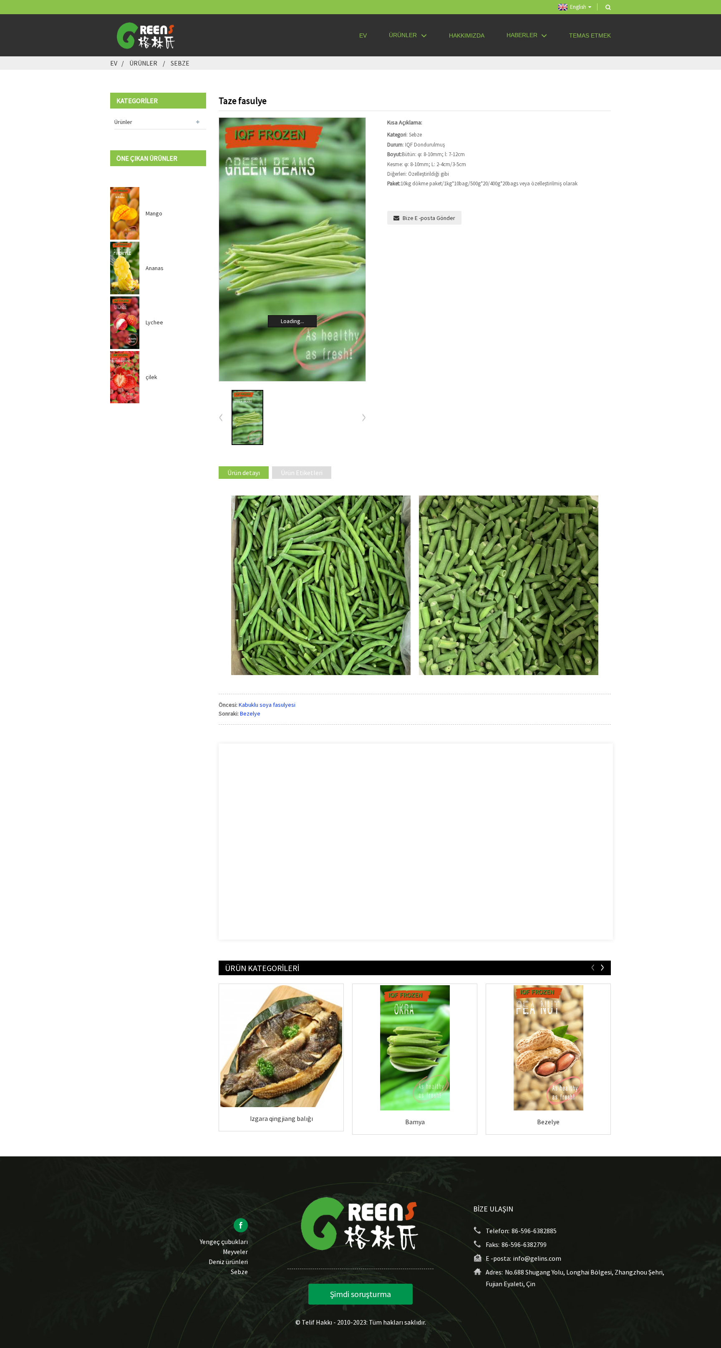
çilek (151, 377)
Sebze (180, 63)
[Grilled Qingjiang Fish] (281, 1046)
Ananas (155, 268)
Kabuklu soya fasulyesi (267, 704)
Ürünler (403, 35)
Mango (154, 213)
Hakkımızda (466, 35)
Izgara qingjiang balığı (281, 1118)
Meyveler (235, 1251)
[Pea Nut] (548, 1047)
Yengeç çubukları (224, 1241)
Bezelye (250, 713)
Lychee (154, 322)
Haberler (522, 35)
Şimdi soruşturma (360, 1294)
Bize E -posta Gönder (429, 218)
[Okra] (415, 1047)
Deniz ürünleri (228, 1261)
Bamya (415, 1122)
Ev (363, 35)
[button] (364, 418)
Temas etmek (590, 35)
